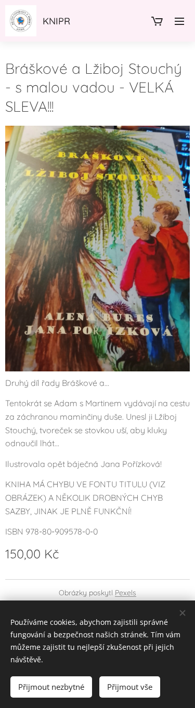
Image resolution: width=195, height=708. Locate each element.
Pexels (125, 592)
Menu (179, 20)
